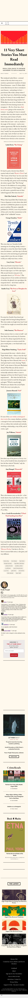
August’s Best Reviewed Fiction (14, 931)
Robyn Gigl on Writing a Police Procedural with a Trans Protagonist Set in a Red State (14, 796)
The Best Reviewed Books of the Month (14, 854)
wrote (23, 360)
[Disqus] (14, 617)
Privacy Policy (14, 982)
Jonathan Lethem (19, 565)
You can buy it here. (10, 598)
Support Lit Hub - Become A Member (14, 985)
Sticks (20, 218)
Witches (17, 275)
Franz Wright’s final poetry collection (14, 752)
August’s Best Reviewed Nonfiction (14, 917)
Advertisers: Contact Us (14, 979)
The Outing (18, 145)
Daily (13, 738)
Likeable (20, 196)
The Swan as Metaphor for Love (18, 290)
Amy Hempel (14, 561)
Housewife (18, 469)
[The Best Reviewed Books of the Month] (15, 837)
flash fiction (21, 561)
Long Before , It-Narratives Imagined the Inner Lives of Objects (14, 946)
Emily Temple (4, 73)
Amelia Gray (6, 561)
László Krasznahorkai (18, 568)
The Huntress (19, 330)
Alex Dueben (15, 800)
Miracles (18, 262)
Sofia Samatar (10, 573)
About (14, 971)
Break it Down (19, 173)
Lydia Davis (13, 570)
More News (14, 756)
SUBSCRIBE (14, 655)
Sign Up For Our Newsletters (14, 973)
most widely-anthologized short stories (13, 418)
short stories (21, 570)
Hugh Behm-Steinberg (19, 563)
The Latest (14, 884)
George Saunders (8, 563)
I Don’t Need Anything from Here (16, 514)
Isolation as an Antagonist (14, 806)
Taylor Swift (21, 350)
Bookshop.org (10, 990)
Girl (19, 391)
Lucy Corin (6, 570)
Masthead (14, 968)
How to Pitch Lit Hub (14, 976)
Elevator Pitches (6, 549)
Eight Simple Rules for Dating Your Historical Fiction (14, 902)
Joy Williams (8, 568)
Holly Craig (15, 808)
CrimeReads (14, 788)
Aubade (18, 432)
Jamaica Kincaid (9, 565)
